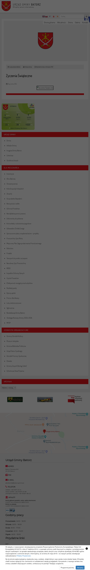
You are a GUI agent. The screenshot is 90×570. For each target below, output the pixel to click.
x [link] (86, 548)
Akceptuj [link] (80, 567)
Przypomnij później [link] (67, 567)
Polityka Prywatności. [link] (24, 556)
